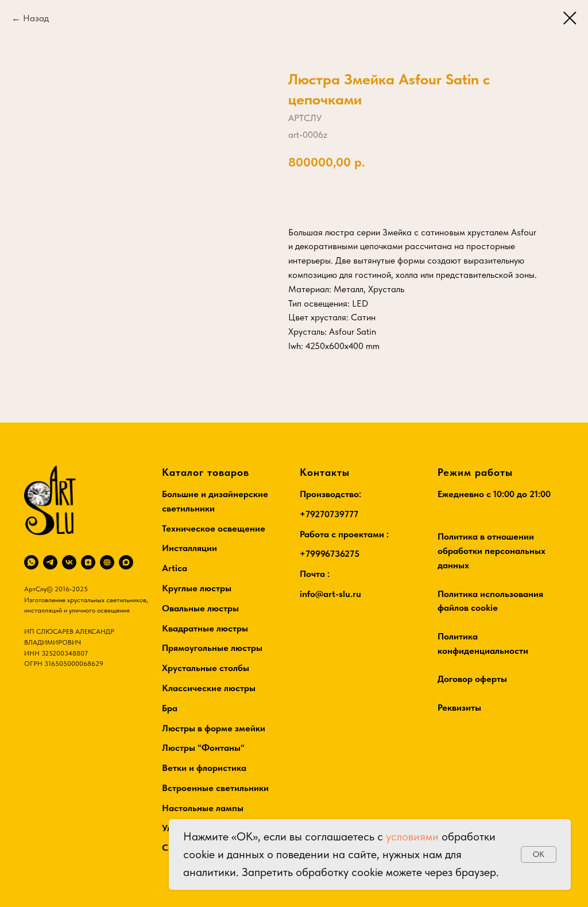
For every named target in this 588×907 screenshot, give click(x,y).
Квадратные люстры (205, 628)
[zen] (88, 562)
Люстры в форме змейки (213, 728)
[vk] (69, 562)
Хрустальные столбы (205, 667)
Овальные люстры (200, 608)
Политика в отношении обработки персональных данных (492, 551)
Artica (174, 568)
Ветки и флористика (204, 767)
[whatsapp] (31, 562)
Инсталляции (189, 547)
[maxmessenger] (126, 562)
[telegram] (50, 562)
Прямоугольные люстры (212, 647)
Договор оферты (472, 678)
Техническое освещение (213, 528)
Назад (36, 18)
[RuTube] (107, 562)
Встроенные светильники (215, 787)
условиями (412, 836)
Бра (169, 708)
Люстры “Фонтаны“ (203, 747)
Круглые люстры (196, 588)
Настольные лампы (202, 808)
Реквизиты (459, 707)
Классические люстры (209, 688)
